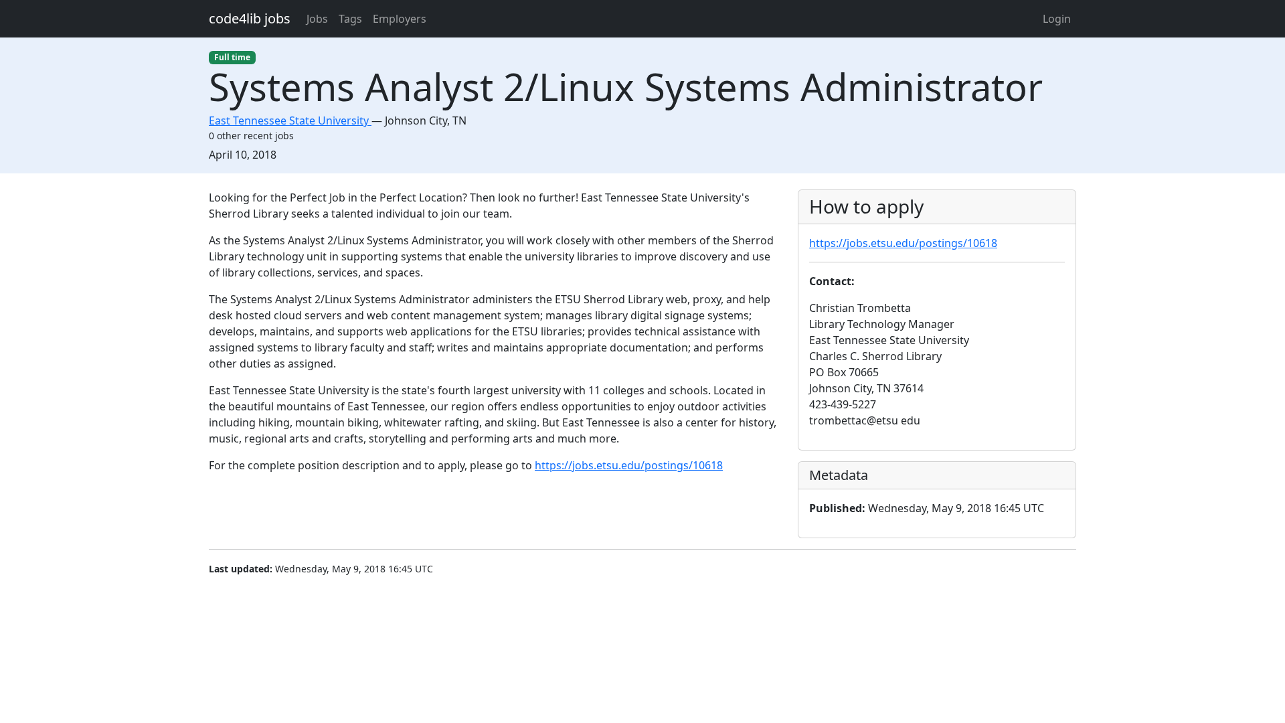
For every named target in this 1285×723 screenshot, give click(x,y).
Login (1057, 18)
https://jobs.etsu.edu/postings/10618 (629, 465)
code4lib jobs (249, 18)
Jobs (317, 18)
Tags (350, 18)
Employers (399, 18)
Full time (232, 57)
